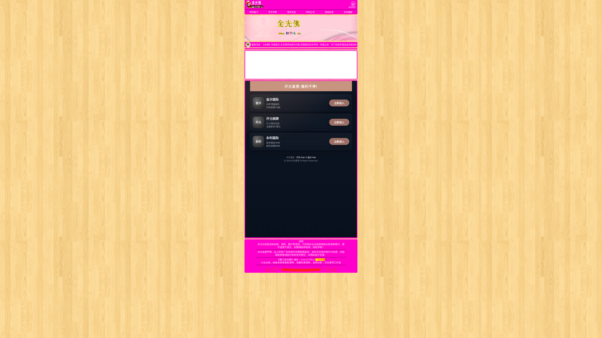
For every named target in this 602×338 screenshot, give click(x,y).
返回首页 (352, 7)
